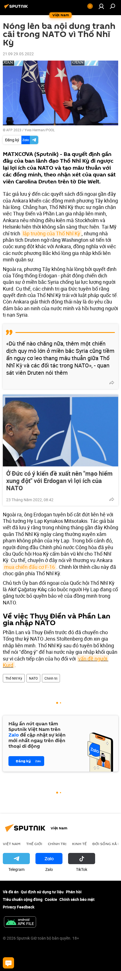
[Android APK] (20, 922)
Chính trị (50, 678)
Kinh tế (79, 843)
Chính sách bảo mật (77, 899)
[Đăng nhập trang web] (101, 6)
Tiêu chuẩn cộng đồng (22, 899)
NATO (33, 678)
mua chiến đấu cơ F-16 (29, 566)
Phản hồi (74, 891)
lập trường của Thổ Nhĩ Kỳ (51, 233)
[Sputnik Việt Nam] (17, 8)
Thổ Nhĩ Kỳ (13, 678)
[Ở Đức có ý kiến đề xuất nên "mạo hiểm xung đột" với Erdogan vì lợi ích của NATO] (60, 430)
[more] (111, 382)
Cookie (51, 899)
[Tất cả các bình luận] (8, 962)
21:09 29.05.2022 (18, 53)
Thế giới (34, 843)
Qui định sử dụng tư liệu (42, 891)
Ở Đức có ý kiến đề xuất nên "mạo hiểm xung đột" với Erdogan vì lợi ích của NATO (59, 481)
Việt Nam (12, 843)
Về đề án (11, 891)
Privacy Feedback (18, 907)
